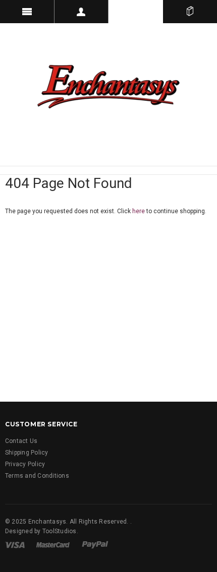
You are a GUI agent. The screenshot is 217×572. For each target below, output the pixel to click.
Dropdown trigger (82, 11)
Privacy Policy (25, 464)
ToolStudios (59, 531)
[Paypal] (95, 544)
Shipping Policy (26, 452)
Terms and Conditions (37, 475)
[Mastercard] (53, 544)
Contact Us (21, 440)
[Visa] (15, 544)
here (138, 211)
